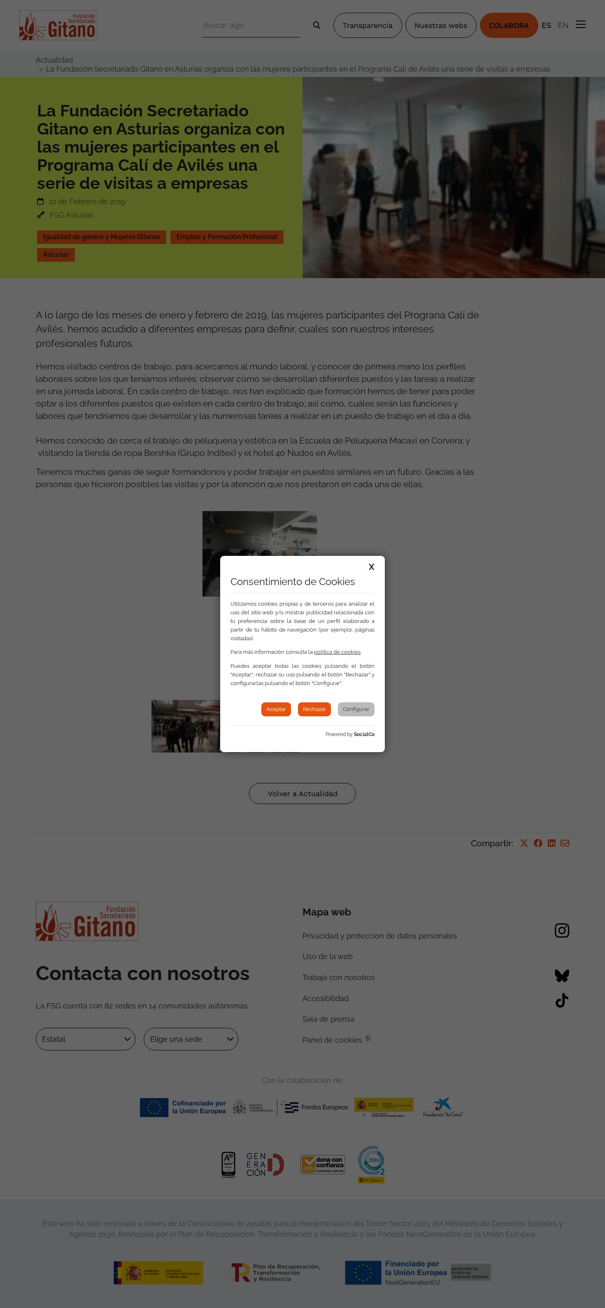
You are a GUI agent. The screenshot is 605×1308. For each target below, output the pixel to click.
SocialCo (364, 734)
